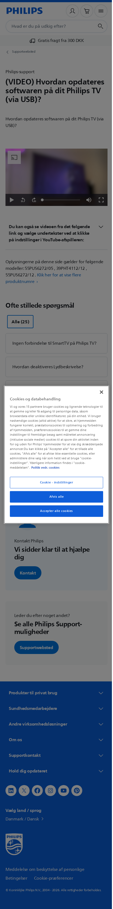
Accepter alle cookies (54, 511)
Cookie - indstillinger (54, 482)
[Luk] (98, 392)
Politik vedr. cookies (44, 467)
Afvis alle (54, 496)
